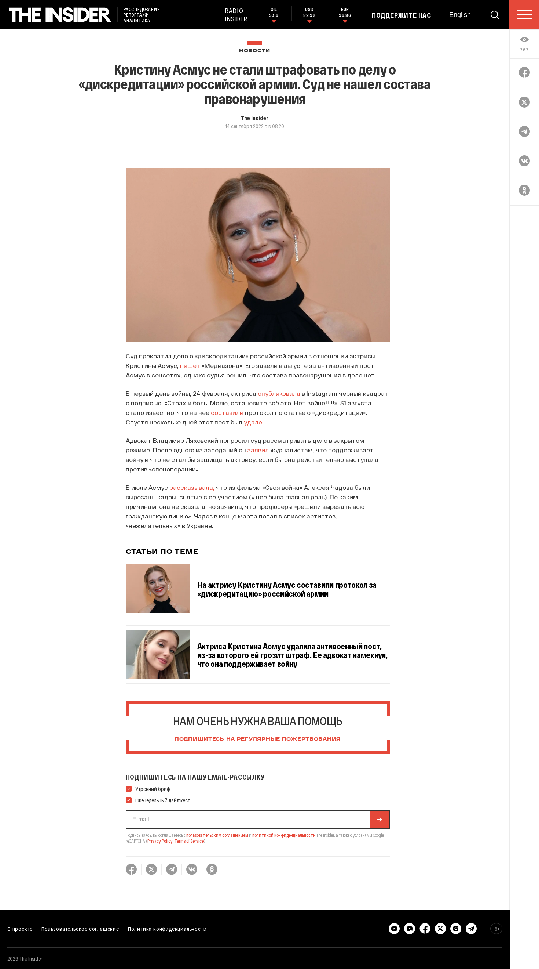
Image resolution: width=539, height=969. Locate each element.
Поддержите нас (401, 15)
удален (255, 422)
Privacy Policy (160, 840)
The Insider (254, 118)
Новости (254, 51)
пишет (190, 365)
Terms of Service (189, 840)
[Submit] (379, 819)
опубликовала (279, 393)
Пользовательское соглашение (80, 928)
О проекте (20, 928)
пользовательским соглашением (217, 835)
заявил (258, 449)
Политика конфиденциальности (167, 928)
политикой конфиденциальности (284, 835)
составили (228, 412)
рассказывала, (191, 487)
